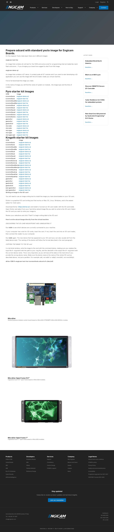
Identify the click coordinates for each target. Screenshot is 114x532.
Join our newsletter (57, 500)
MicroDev (12, 318)
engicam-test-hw (22, 99)
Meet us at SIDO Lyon (93, 75)
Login (97, 2)
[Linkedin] (7, 2)
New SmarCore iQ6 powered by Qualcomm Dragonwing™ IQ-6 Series (95, 116)
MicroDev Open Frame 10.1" (19, 378)
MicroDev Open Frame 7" (18, 438)
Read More (88, 67)
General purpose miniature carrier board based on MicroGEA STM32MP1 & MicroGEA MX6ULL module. (38, 320)
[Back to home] (57, 516)
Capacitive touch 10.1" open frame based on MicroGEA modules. (26, 379)
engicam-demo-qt (23, 96)
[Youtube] (10, 2)
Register (103, 2)
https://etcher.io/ (24, 207)
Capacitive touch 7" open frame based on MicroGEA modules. (26, 439)
